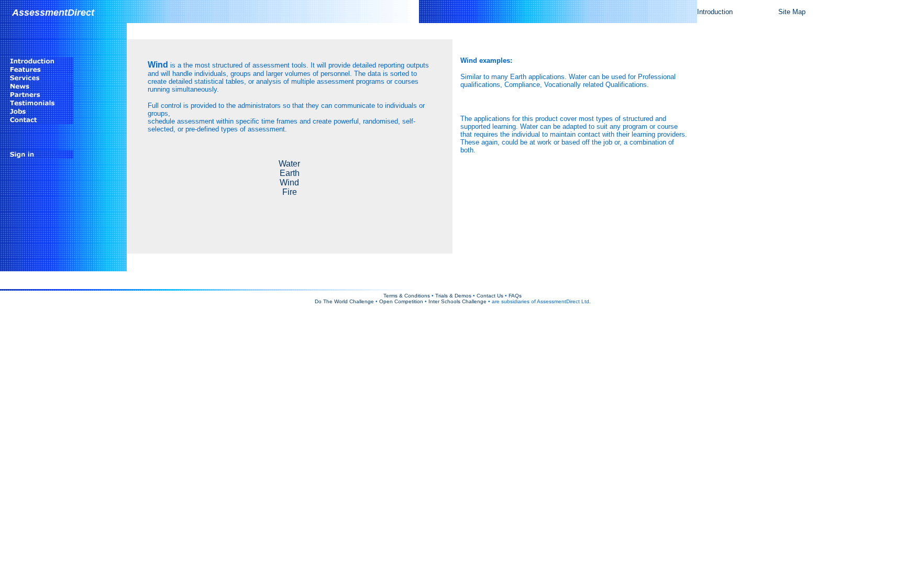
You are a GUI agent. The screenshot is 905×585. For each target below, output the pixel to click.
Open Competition (401, 301)
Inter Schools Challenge (457, 301)
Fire (289, 191)
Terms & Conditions (406, 296)
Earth (290, 173)
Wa (285, 163)
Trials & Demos (453, 296)
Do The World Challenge (344, 301)
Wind (289, 182)
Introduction (715, 12)
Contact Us (490, 296)
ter (295, 163)
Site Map (791, 12)
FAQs (515, 296)
